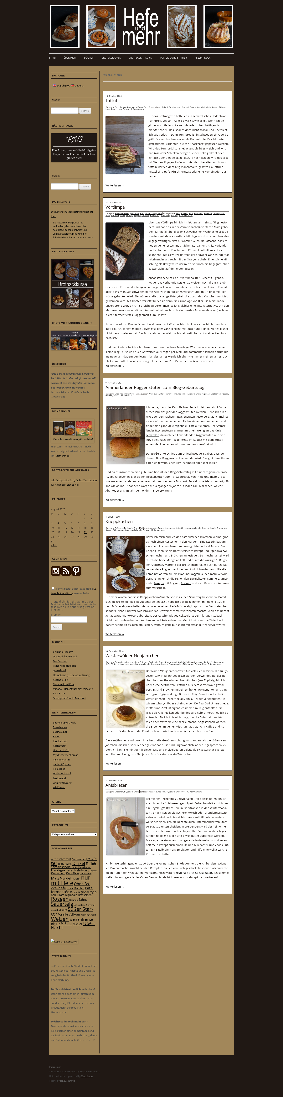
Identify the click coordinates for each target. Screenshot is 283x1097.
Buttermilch (65, 864)
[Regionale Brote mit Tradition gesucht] (74, 349)
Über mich (70, 57)
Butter (156, 393)
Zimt (204, 664)
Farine (56, 736)
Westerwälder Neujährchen (132, 655)
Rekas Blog (59, 769)
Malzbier (115, 215)
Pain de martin (61, 759)
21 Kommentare (128, 395)
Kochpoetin (59, 745)
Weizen (126, 109)
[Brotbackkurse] (72, 308)
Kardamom (170, 528)
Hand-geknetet (62, 870)
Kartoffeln (72, 873)
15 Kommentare (158, 530)
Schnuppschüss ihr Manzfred (69, 698)
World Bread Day (139, 107)
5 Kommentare (215, 664)
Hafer (74, 867)
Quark (73, 892)
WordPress (87, 1076)
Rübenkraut (118, 530)
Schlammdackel (62, 773)
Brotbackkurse (111, 57)
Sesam (63, 910)
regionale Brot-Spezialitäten (194, 873)
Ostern (70, 888)
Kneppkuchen (119, 521)
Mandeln (66, 878)
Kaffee (207, 662)
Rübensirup (116, 109)
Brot (117, 107)
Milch (208, 107)
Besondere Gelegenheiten (127, 213)
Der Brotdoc (60, 661)
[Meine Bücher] (72, 442)
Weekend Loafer (62, 782)
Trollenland (59, 778)
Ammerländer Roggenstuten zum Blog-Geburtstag (154, 387)
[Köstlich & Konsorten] (64, 941)
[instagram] (56, 575)
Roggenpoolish (175, 664)
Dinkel (78, 863)
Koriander (198, 213)
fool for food (60, 741)
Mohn (76, 878)
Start (52, 57)
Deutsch (79, 85)
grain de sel (59, 670)
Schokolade (79, 904)
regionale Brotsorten (211, 393)
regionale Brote (194, 393)
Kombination (154, 574)
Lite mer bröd (61, 750)
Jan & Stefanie (67, 1080)
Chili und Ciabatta (63, 652)
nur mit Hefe (171, 393)
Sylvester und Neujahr (175, 662)
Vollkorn (74, 914)
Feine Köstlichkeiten (64, 665)
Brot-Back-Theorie (140, 57)
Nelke (122, 215)
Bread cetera (60, 727)
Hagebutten (84, 867)
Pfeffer (114, 664)
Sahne (83, 899)
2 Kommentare (186, 215)
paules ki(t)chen (62, 764)
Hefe (191, 213)
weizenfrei (78, 919)
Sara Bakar (59, 693)
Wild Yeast (59, 787)
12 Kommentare (194, 791)
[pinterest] (66, 575)
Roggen (215, 107)
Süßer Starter (72, 911)
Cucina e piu (60, 732)
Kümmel (208, 213)
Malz (107, 215)
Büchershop (62, 455)
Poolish (79, 888)
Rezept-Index (202, 57)
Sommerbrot (125, 107)
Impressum (55, 1066)
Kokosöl (179, 528)
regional (182, 393)
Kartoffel (201, 107)
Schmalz (138, 530)
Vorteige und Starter (173, 57)
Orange (129, 215)
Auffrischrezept (174, 107)
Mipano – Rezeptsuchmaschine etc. (73, 689)
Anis (164, 107)
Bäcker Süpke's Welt (64, 722)
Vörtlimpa (115, 207)
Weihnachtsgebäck (153, 213)
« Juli (54, 545)
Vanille (63, 914)
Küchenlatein (60, 679)
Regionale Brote (127, 393)
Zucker (116, 395)
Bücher (88, 57)
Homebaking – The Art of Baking (71, 675)
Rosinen (145, 215)
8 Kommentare (137, 109)
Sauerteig (165, 215)
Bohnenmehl (79, 859)
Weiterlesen (114, 185)
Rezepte (159, 583)
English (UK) (63, 85)
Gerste (193, 107)
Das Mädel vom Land (65, 656)
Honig (85, 870)
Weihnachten (88, 914)
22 (85, 532)
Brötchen (119, 528)
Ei (87, 863)
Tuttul (111, 100)
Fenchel (185, 107)
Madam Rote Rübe (63, 684)
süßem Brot (176, 574)
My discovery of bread (65, 755)
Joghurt (93, 870)
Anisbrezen (116, 785)
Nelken (214, 662)
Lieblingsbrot (219, 213)
